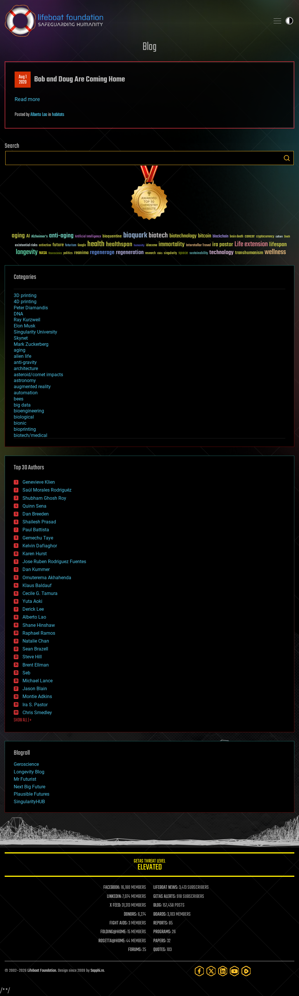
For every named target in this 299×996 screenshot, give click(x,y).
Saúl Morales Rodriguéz (47, 490)
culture (279, 236)
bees (18, 399)
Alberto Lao (38, 115)
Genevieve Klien (38, 482)
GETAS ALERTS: (164, 896)
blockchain (220, 236)
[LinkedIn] (222, 971)
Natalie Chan (35, 641)
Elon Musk (24, 326)
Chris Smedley (37, 712)
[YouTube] (234, 971)
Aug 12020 (23, 79)
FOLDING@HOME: (113, 932)
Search (287, 158)
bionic (20, 423)
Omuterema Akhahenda (46, 577)
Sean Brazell (35, 649)
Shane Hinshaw (38, 625)
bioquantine (112, 236)
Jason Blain (34, 688)
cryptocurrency (265, 237)
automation (26, 392)
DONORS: (130, 914)
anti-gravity (25, 362)
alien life (22, 356)
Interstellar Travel (198, 245)
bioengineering (29, 411)
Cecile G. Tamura (40, 593)
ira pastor (222, 244)
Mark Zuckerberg (31, 344)
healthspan (119, 244)
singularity (170, 253)
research (150, 253)
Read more (27, 99)
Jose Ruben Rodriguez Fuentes (54, 561)
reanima (81, 253)
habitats (58, 115)
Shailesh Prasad (39, 522)
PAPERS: (159, 941)
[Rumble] (246, 971)
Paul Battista (35, 529)
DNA (18, 314)
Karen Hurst (34, 553)
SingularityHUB (29, 801)
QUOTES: (159, 950)
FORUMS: (135, 950)
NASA (43, 253)
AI (28, 236)
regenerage (102, 252)
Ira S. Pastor (35, 704)
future (58, 245)
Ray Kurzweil (27, 319)
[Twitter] (211, 971)
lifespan (278, 244)
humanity (139, 245)
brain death (236, 237)
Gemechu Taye (37, 538)
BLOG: (157, 905)
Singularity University (35, 332)
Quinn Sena (34, 506)
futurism (70, 246)
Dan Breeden (35, 514)
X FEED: (115, 905)
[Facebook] (199, 971)
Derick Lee (33, 609)
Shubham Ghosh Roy (44, 498)
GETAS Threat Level (149, 866)
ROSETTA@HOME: (111, 941)
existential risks (26, 245)
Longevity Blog (29, 772)
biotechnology (183, 236)
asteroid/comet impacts (38, 374)
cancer (250, 236)
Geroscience (26, 764)
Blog (149, 47)
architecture (26, 368)
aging (18, 236)
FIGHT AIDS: (118, 923)
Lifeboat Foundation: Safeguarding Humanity (135, 21)
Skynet (21, 338)
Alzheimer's (39, 237)
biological (24, 417)
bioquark (135, 235)
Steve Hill (32, 657)
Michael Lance (37, 680)
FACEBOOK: (111, 887)
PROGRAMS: (162, 932)
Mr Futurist (25, 779)
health (96, 244)
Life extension (251, 244)
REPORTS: (160, 923)
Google (82, 245)
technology (221, 252)
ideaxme (151, 246)
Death (287, 236)
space (183, 252)
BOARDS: (159, 914)
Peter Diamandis (31, 307)
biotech (158, 236)
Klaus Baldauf (37, 585)
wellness (275, 252)
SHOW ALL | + (23, 720)
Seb (26, 673)
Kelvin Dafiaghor (39, 546)
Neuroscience (55, 253)
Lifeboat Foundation (41, 970)
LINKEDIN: (114, 896)
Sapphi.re (97, 970)
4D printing (25, 301)
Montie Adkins (37, 696)
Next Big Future (29, 786)
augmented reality (32, 386)
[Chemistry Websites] (149, 194)
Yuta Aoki (32, 601)
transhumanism (249, 253)
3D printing (25, 295)
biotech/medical (30, 435)
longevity (27, 252)
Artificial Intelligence (88, 237)
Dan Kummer (36, 569)
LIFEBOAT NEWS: (165, 887)
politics (68, 253)
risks (159, 253)
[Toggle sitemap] (277, 21)
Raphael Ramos (38, 633)
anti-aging (61, 236)
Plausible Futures (31, 794)
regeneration (130, 252)
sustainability (199, 253)
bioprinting (25, 429)
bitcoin (204, 236)
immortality (172, 244)
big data (22, 405)
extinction (45, 245)
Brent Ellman (35, 665)
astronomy (25, 380)
